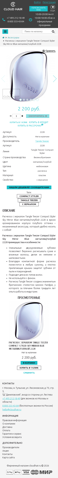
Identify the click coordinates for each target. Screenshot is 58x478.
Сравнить (29, 373)
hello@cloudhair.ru (11, 409)
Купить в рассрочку (29, 126)
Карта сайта (8, 457)
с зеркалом (29, 204)
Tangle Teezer (42, 141)
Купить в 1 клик (18, 122)
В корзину (29, 363)
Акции (5, 450)
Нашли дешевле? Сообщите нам (29, 187)
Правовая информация (14, 420)
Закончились (37, 116)
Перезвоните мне (38, 9)
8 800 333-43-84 (16, 21)
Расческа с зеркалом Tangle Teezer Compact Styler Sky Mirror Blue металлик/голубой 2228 (28, 345)
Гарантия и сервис (11, 433)
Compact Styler (29, 196)
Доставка (7, 427)
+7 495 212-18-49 (16, 18)
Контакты (7, 454)
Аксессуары (13, 37)
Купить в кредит (38, 122)
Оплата (6, 430)
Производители (10, 447)
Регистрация (49, 2)
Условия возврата (12, 437)
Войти (37, 2)
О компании (8, 423)
